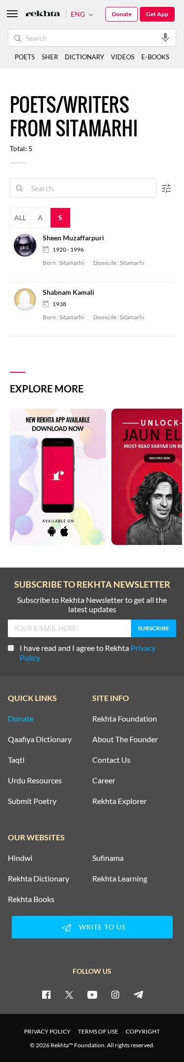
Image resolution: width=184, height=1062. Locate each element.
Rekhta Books (31, 899)
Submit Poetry (32, 801)
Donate (121, 14)
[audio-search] (165, 37)
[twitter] (69, 994)
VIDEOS (122, 57)
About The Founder (125, 739)
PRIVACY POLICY (47, 1031)
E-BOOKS (155, 57)
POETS (25, 57)
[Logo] (43, 14)
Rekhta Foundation (124, 719)
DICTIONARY (84, 57)
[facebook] (46, 994)
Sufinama (108, 858)
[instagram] (115, 994)
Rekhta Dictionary (38, 878)
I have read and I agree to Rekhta (88, 652)
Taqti (16, 760)
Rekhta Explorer (119, 801)
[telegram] (138, 994)
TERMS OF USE (98, 1031)
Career (103, 780)
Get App (157, 14)
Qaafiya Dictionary (40, 739)
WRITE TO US (102, 927)
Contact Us (111, 760)
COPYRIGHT (143, 1031)
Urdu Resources (35, 780)
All (20, 217)
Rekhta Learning (119, 878)
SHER (50, 57)
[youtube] (92, 994)
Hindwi (20, 858)
